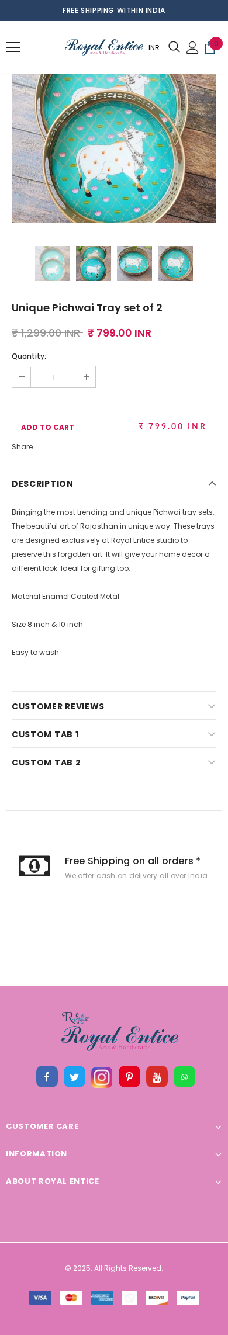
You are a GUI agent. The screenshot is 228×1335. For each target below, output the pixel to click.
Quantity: (29, 356)
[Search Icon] (174, 47)
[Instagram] (101, 1076)
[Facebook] (46, 1076)
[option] (114, 121)
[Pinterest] (129, 1076)
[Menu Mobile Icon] (13, 47)
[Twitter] (74, 1076)
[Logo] (75, 47)
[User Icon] (192, 47)
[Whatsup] (184, 1076)
